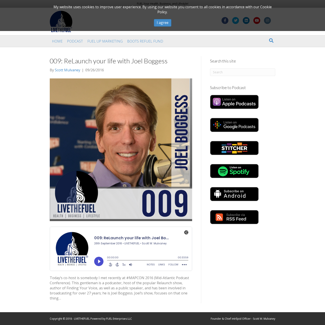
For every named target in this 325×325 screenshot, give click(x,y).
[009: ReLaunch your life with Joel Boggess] (121, 149)
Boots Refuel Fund (145, 41)
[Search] (271, 41)
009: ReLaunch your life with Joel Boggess (109, 61)
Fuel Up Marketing (105, 41)
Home (57, 41)
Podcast (75, 41)
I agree (162, 22)
